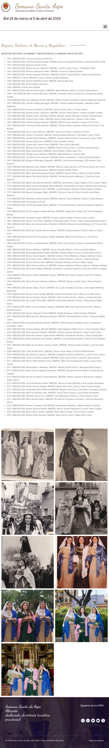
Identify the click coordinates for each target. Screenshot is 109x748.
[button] (105, 26)
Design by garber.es (96, 741)
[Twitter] (93, 720)
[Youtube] (98, 720)
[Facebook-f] (83, 720)
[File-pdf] (103, 720)
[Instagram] (88, 720)
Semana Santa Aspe (39, 6)
